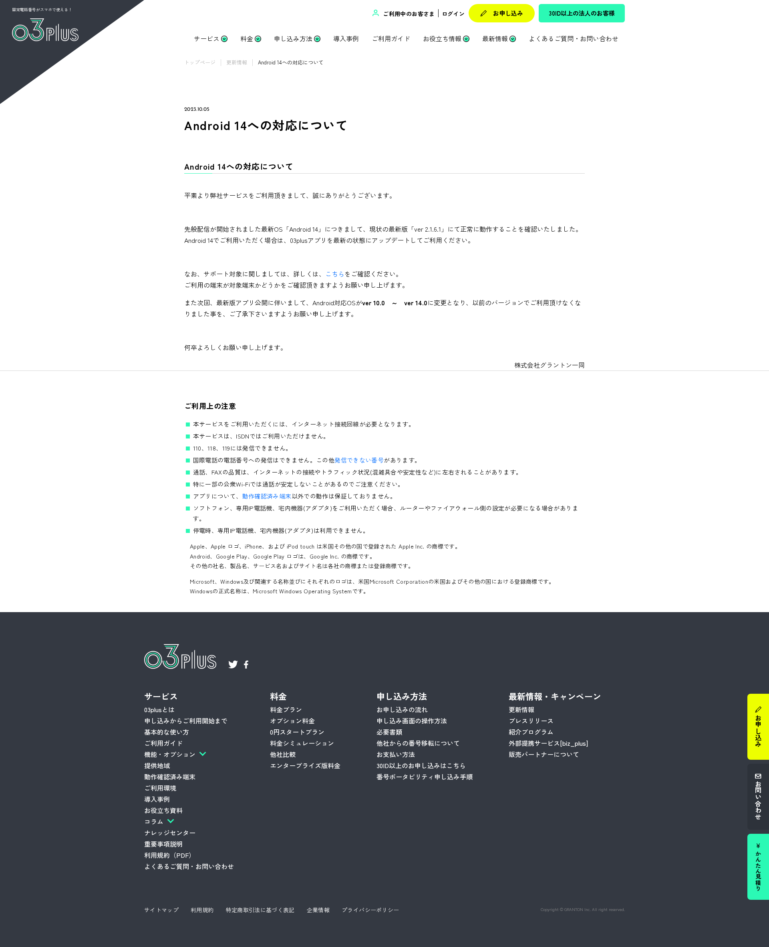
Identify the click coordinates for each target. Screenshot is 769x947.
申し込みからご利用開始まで (185, 720)
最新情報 (495, 38)
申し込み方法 (293, 38)
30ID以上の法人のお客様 (582, 13)
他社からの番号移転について (418, 743)
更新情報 (521, 709)
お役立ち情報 (442, 38)
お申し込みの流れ (402, 709)
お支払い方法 (395, 754)
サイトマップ (161, 910)
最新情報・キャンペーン (555, 696)
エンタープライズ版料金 (305, 765)
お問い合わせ (758, 799)
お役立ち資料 (163, 810)
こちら (334, 273)
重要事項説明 (163, 844)
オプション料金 (292, 720)
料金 (246, 38)
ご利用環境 (160, 788)
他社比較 (283, 754)
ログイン (453, 14)
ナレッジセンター (169, 832)
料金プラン (286, 709)
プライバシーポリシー (370, 910)
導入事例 (346, 38)
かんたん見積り (758, 871)
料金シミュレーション (302, 743)
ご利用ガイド (391, 38)
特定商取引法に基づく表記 (260, 910)
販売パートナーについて (544, 754)
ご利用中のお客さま (408, 14)
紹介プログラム (531, 732)
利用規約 (202, 910)
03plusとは (159, 709)
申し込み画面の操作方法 (411, 720)
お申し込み (508, 13)
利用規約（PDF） (169, 855)
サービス (206, 38)
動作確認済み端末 (267, 496)
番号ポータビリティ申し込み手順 (424, 776)
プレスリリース (531, 720)
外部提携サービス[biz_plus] (548, 743)
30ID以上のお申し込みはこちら (421, 765)
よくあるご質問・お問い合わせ (573, 38)
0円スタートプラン (297, 732)
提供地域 (157, 765)
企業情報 (318, 910)
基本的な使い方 (166, 732)
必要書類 (389, 732)
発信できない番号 (359, 460)
